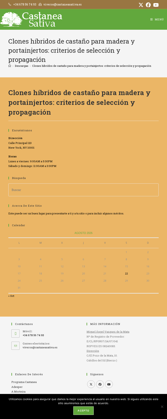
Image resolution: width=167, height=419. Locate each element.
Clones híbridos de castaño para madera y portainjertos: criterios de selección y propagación (91, 66)
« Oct (11, 296)
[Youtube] (109, 384)
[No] (162, 407)
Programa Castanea (24, 382)
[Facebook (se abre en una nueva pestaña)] (148, 4)
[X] (91, 384)
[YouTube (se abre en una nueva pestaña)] (155, 4)
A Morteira (18, 391)
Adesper (17, 387)
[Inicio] (9, 66)
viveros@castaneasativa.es (40, 347)
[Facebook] (100, 384)
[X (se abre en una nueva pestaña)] (141, 4)
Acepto (83, 410)
